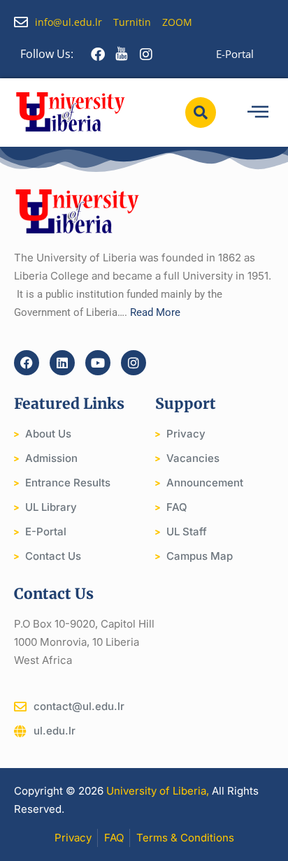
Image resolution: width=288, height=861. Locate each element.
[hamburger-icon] (257, 112)
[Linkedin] (62, 362)
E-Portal (235, 54)
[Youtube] (97, 362)
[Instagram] (133, 362)
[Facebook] (26, 362)
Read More (155, 312)
